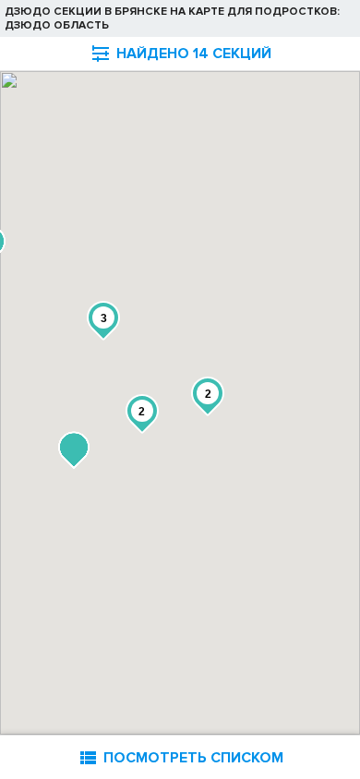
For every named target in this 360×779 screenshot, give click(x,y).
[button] (74, 450)
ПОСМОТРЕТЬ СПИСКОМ (180, 757)
